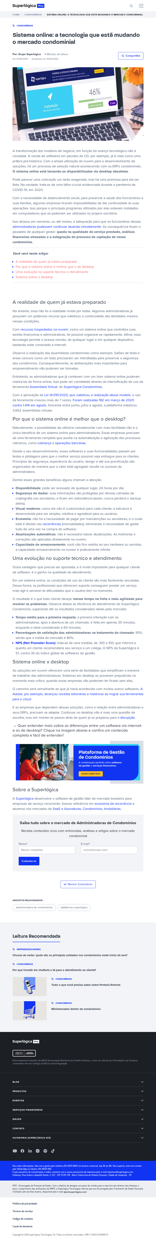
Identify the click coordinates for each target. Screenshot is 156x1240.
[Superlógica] (28, 6)
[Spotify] (45, 1151)
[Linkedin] (30, 1151)
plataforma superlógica (74, 907)
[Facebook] (22, 1151)
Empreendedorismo (29, 949)
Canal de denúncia (22, 1226)
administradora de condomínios (34, 907)
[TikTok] (53, 1151)
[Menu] (141, 5)
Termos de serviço (23, 1211)
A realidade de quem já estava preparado (46, 262)
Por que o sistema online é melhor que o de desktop (55, 267)
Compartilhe (133, 55)
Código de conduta (23, 1219)
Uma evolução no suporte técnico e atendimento (52, 272)
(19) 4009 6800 (71, 1166)
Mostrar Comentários (80, 884)
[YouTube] (15, 1151)
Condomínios (25, 25)
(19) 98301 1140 (44, 1169)
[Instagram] (37, 1151)
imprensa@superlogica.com (120, 1172)
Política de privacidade (25, 1203)
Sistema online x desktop (34, 277)
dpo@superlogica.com (75, 1192)
